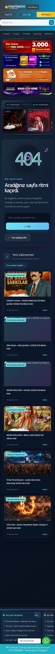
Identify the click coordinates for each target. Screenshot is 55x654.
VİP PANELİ (26, 34)
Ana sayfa (6, 34)
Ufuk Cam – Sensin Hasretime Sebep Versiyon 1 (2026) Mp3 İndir (22, 626)
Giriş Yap (27, 14)
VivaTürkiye (15, 7)
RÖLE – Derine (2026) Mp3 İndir (16, 635)
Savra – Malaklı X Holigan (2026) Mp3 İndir (20, 630)
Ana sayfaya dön (17, 237)
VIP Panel (45, 14)
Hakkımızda (37, 34)
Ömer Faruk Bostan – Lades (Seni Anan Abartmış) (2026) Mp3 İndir (22, 621)
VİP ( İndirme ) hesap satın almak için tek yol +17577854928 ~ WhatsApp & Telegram (27, 649)
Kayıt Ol (8, 14)
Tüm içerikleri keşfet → (15, 265)
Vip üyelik (16, 34)
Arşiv (36, 615)
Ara (27, 226)
